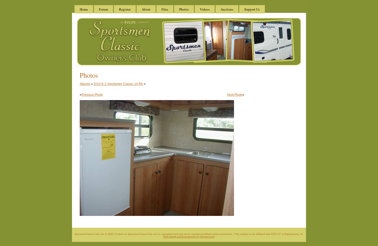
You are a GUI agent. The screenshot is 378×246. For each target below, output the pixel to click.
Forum (103, 9)
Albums (85, 84)
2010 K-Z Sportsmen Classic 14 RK (118, 84)
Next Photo (234, 94)
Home (84, 9)
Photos (184, 9)
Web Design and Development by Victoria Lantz (189, 236)
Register (125, 9)
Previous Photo (92, 94)
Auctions (227, 9)
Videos (205, 9)
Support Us (252, 9)
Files (164, 9)
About (146, 9)
